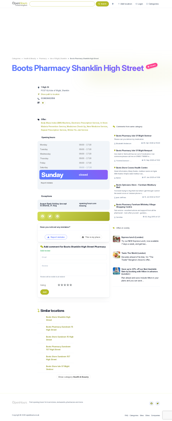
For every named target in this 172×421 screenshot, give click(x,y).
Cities (147, 415)
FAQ (126, 415)
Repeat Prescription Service (53, 130)
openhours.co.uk (32, 415)
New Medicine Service (97, 126)
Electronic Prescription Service (85, 123)
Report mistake (47, 183)
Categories (134, 415)
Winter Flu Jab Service (77, 130)
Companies (155, 415)
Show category (73, 377)
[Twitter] (157, 403)
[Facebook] (151, 403)
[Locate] (112, 3)
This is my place (92, 237)
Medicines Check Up (76, 126)
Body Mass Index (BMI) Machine (55, 123)
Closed (153, 65)
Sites (142, 415)
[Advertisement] (86, 30)
